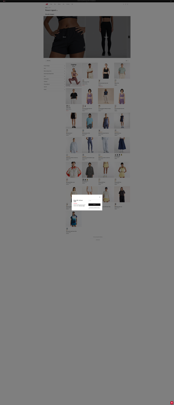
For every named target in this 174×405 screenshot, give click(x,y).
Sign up (94, 204)
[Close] (99, 197)
